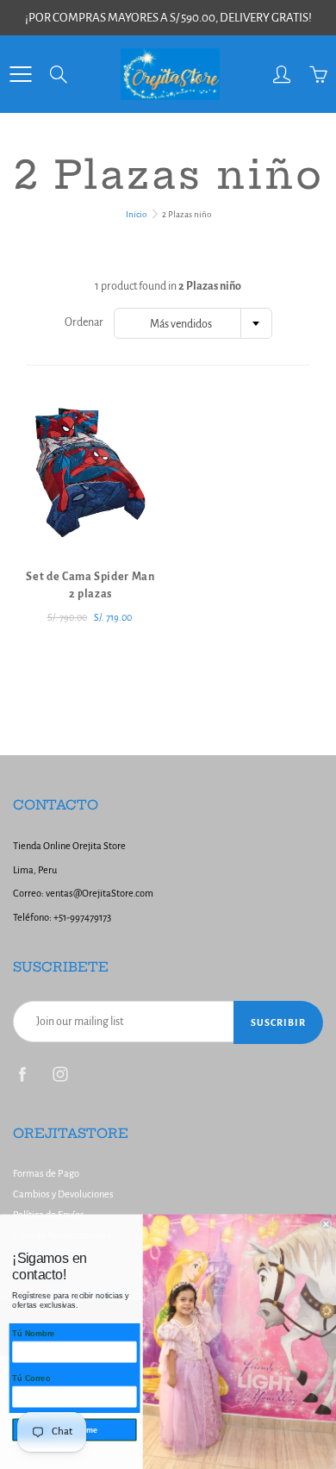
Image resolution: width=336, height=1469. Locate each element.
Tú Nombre (33, 1333)
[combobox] (193, 323)
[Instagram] (60, 1075)
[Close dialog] (326, 1223)
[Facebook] (22, 1075)
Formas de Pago (46, 1173)
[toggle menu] (20, 74)
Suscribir (278, 1022)
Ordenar (84, 322)
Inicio (136, 214)
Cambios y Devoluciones (63, 1194)
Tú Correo (31, 1378)
